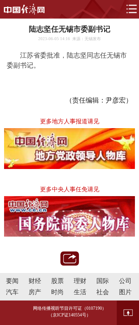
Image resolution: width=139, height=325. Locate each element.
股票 (57, 281)
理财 (80, 281)
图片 (125, 292)
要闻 (12, 281)
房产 (35, 292)
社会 (102, 292)
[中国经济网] (24, 9)
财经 (35, 281)
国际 (102, 281)
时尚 (57, 292)
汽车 (12, 292)
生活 (80, 292)
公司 (125, 281)
